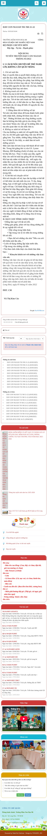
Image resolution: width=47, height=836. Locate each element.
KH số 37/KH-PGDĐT (9, 626)
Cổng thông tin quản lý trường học (17, 538)
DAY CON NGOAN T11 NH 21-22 (17, 397)
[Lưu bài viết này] (42, 33)
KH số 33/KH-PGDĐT (9, 672)
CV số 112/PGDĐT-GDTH (11, 649)
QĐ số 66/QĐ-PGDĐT (9, 634)
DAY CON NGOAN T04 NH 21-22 (18, 368)
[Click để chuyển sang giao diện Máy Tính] (7, 828)
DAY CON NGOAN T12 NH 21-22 (17, 394)
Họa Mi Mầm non (39, 310)
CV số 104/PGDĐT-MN (10, 657)
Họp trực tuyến (11, 549)
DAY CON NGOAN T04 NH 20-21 (17, 408)
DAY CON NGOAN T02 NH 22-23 (18, 387)
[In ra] (38, 33)
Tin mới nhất (23, 428)
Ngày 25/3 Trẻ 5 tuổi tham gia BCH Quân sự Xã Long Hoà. (25, 512)
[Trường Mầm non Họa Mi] (23, 14)
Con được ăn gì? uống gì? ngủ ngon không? (18, 788)
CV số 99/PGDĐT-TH (9, 688)
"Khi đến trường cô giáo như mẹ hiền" (16, 785)
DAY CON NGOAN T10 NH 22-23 (18, 376)
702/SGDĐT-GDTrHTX (10, 611)
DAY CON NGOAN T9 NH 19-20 (17, 416)
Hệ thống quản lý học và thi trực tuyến (18, 543)
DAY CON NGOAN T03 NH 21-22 (18, 365)
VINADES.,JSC (37, 833)
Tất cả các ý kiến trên (11, 791)
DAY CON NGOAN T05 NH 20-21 (17, 405)
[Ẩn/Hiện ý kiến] (21, 338)
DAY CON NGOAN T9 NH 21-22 (17, 403)
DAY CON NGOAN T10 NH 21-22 (17, 400)
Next (42, 755)
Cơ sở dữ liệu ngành (12, 532)
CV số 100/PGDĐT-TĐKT (10, 680)
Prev (5, 755)
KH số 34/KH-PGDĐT (9, 665)
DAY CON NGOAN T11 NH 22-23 (18, 379)
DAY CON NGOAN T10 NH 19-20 (17, 414)
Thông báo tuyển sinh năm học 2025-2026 (22, 492)
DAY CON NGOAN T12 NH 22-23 (18, 381)
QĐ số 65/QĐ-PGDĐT (9, 641)
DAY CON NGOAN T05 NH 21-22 (18, 370)
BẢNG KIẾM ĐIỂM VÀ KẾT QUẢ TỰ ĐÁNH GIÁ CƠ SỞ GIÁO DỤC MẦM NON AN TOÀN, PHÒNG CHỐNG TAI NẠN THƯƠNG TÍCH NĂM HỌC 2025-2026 (26, 435)
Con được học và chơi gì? (12, 783)
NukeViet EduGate (18, 833)
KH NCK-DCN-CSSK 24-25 (15, 419)
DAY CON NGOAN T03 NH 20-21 (17, 411)
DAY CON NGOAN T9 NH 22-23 (17, 373)
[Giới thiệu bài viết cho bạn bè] (35, 33)
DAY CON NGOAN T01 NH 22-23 (18, 384)
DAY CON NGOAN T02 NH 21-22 (18, 362)
